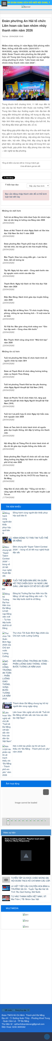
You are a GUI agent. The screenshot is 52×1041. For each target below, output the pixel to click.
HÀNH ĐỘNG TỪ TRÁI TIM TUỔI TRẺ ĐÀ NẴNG (30, 539)
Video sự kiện (9, 832)
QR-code (8, 1010)
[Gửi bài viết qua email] (39, 39)
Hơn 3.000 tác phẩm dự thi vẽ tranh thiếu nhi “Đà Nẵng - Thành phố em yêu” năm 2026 (31, 748)
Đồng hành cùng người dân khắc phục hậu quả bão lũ (30, 514)
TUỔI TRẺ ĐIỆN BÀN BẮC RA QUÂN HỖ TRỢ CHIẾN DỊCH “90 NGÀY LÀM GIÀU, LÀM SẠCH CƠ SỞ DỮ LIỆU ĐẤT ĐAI (25, 584)
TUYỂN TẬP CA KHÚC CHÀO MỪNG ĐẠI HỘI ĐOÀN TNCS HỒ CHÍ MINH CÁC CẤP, (30, 879)
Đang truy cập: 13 (22, 1010)
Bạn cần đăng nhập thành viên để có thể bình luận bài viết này (26, 195)
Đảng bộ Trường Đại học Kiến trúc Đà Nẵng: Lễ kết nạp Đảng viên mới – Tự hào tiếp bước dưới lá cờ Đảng (30, 596)
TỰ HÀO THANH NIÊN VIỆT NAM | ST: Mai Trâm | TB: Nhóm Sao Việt (29, 898)
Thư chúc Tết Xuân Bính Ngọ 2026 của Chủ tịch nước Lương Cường (31, 634)
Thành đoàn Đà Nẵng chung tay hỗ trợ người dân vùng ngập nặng (30, 705)
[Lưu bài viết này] (47, 39)
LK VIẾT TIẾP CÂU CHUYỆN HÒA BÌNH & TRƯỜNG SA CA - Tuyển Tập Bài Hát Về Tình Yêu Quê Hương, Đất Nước (30, 889)
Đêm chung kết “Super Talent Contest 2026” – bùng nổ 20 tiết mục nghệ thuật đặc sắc (31, 549)
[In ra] (43, 39)
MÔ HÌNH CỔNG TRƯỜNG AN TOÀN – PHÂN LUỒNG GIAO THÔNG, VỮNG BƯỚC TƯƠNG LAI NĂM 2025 (31, 663)
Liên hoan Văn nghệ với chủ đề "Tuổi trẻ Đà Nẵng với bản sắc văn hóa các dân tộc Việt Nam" (31, 715)
